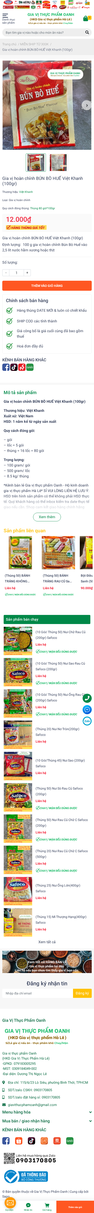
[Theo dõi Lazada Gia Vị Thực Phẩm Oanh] (45, 1140)
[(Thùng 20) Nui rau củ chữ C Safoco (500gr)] (18, 860)
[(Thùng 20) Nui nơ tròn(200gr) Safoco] (18, 735)
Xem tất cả (47, 942)
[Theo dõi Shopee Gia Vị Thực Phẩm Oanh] (19, 1140)
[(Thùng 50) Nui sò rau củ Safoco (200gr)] (18, 797)
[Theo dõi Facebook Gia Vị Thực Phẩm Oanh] (6, 367)
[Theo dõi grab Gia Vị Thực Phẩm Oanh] (30, 367)
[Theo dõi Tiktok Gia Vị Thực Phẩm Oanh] (32, 1140)
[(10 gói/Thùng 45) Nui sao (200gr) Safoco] (18, 766)
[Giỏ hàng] (86, 19)
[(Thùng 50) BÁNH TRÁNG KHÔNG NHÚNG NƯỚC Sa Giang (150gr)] (20, 552)
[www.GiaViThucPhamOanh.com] (47, 4)
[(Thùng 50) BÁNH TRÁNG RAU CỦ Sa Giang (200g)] (58, 552)
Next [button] (87, 105)
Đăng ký (82, 993)
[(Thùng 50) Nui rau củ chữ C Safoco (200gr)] (18, 828)
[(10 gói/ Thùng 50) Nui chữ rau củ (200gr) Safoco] (18, 641)
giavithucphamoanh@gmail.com (32, 1105)
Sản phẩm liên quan (25, 530)
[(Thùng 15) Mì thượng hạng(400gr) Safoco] (18, 922)
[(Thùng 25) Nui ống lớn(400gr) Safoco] (18, 891)
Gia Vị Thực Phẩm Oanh (51, 1191)
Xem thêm (47, 517)
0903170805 (43, 1090)
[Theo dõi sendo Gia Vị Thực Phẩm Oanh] (22, 367)
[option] (47, 105)
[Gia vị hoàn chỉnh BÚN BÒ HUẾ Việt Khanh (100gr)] (47, 105)
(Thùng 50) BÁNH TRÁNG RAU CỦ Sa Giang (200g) (56, 581)
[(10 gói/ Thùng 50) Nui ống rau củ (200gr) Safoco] (18, 703)
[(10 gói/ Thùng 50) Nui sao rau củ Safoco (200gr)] (18, 672)
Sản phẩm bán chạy (22, 619)
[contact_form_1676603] (10, 1202)
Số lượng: (10, 262)
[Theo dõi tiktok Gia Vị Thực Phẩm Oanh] (14, 367)
